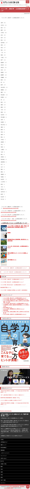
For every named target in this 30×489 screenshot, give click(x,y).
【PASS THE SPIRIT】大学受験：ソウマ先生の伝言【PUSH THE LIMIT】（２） (14, 391)
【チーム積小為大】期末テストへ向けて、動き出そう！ (12, 395)
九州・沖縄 (3, 480)
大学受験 (25, 4)
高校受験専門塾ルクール (5, 287)
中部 (2, 469)
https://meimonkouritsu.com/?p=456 (10, 208)
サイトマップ (3, 455)
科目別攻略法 (3, 447)
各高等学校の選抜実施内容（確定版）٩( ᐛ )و (10, 397)
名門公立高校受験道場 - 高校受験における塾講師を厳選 (9, 4)
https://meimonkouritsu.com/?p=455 (8, 212)
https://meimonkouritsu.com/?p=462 (8, 216)
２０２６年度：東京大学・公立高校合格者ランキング (12, 282)
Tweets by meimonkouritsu (6, 410)
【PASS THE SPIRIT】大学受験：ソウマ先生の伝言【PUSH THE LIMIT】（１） (14, 404)
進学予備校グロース (12, 259)
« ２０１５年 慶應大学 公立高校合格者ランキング (15, 268)
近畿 (2, 472)
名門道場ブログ (4, 442)
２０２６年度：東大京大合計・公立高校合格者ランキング (12, 284)
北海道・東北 (3, 463)
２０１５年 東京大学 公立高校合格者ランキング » (15, 272)
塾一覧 (2, 461)
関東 (2, 466)
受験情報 (2, 450)
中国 (2, 474)
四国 (2, 477)
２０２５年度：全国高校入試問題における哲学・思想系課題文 (13, 290)
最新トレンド (21, 4)
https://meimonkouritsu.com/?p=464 (8, 220)
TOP (28, 486)
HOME (2, 439)
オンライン (3, 482)
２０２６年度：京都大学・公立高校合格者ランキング (12, 279)
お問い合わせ (3, 458)
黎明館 (9, 232)
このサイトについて (5, 453)
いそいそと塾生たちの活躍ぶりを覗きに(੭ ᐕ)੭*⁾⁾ (11, 400)
